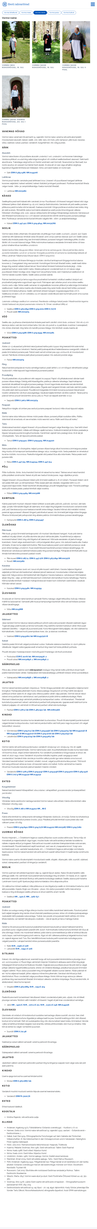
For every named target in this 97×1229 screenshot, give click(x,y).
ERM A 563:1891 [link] (51, 558)
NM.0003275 (23, 312)
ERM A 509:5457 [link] (36, 520)
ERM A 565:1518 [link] (80, 772)
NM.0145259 (36, 588)
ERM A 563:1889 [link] (21, 987)
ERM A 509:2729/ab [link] (27, 736)
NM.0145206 (32, 172)
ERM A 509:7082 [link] (74, 827)
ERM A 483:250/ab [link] (37, 710)
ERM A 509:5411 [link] (20, 441)
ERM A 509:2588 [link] (19, 333)
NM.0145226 (63, 1005)
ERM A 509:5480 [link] (22, 588)
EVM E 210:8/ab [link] (23, 656)
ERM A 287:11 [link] (23, 558)
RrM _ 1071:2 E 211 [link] (31, 1005)
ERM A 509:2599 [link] (34, 333)
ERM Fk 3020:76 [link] (23, 1096)
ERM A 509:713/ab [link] (26, 731)
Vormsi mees (26, 13)
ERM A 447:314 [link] (45, 462)
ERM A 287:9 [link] (22, 520)
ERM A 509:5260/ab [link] (24, 636)
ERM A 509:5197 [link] (35, 772)
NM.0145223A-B (80, 731)
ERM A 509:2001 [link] (36, 309)
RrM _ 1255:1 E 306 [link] (24, 949)
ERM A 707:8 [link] (50, 309)
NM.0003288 (34, 493)
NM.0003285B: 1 (25, 677)
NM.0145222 (48, 827)
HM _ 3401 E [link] (20, 897)
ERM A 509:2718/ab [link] (45, 734)
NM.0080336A (53, 710)
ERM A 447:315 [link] (18, 462)
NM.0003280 (20, 191)
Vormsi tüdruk (69, 13)
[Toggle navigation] (93, 4)
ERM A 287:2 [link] (19, 809)
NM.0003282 (18, 561)
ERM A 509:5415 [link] (35, 441)
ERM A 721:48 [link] (20, 1031)
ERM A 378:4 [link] (22, 772)
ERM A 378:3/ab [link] (21, 710)
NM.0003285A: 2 (41, 659)
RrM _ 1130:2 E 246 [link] (48, 1005)
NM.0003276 (64, 558)
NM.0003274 (32, 400)
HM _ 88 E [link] (41, 809)
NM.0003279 (18, 360)
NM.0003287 (60, 827)
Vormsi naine (40, 13)
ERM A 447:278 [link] (36, 558)
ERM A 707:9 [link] (12, 774)
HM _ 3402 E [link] (17, 1005)
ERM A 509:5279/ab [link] (63, 731)
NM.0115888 (17, 609)
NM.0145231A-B (40, 636)
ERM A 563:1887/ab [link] (22, 1081)
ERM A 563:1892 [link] (22, 309)
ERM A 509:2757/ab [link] (64, 734)
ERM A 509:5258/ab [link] (44, 731)
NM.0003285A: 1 (25, 659)
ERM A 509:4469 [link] (20, 493)
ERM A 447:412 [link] (19, 223)
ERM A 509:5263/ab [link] (45, 736)
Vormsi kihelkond (10, 13)
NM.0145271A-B (29, 734)
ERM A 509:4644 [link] (34, 223)
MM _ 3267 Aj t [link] (32, 897)
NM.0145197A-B (14, 734)
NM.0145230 (24, 774)
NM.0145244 (31, 462)
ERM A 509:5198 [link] (50, 772)
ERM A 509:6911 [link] (21, 827)
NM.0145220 (48, 441)
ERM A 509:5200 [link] (65, 772)
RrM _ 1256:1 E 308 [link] (20, 946)
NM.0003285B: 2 (41, 677)
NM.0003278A (49, 223)
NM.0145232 (35, 774)
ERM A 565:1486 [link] (18, 172)
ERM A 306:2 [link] (20, 400)
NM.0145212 (31, 809)
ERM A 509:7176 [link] (36, 827)
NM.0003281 (48, 333)
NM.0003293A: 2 (39, 656)
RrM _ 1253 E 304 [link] (37, 987)
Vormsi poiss (54, 13)
